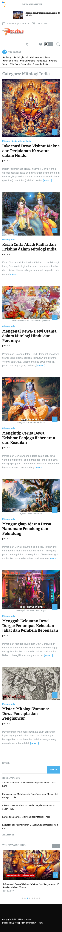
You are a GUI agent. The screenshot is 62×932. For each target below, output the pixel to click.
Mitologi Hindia (9, 141)
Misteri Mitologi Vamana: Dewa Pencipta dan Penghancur (25, 714)
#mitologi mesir (21, 57)
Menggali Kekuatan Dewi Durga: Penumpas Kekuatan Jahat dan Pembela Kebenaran (30, 626)
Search (6, 763)
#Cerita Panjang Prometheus (34, 61)
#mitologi (7, 57)
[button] (54, 846)
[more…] (47, 180)
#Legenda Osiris (40, 64)
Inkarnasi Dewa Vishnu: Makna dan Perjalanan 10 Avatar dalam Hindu (31, 151)
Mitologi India (24, 141)
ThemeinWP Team (34, 923)
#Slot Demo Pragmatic (20, 64)
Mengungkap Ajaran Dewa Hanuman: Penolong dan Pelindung (26, 529)
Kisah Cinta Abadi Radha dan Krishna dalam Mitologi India (29, 247)
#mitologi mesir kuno (40, 57)
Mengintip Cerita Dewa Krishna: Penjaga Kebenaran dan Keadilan (28, 438)
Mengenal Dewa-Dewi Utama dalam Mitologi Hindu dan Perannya (29, 336)
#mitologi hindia (11, 61)
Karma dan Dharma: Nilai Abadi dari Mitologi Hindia (26, 817)
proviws (6, 160)
